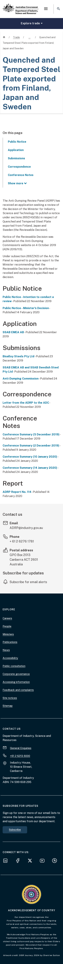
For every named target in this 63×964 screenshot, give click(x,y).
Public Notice (17, 141)
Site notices (10, 697)
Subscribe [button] (15, 829)
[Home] (21, 6)
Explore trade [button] (30, 23)
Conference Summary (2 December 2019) (31, 445)
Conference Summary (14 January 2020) (30, 467)
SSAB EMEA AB (13, 332)
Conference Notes (20, 175)
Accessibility (10, 657)
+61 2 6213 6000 (20, 755)
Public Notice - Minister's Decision (26, 308)
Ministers (8, 634)
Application (16, 150)
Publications (10, 642)
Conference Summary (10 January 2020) (30, 456)
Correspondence (19, 166)
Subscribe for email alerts (28, 582)
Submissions (16, 158)
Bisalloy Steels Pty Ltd (18, 356)
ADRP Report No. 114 (17, 492)
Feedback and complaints (18, 689)
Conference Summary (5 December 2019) (31, 434)
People (7, 626)
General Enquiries (20, 747)
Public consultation (14, 665)
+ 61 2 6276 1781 (22, 541)
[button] (45, 9)
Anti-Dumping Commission (20, 378)
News (6, 650)
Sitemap (8, 705)
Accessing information (16, 681)
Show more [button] (15, 183)
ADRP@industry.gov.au (26, 528)
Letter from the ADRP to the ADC (26, 402)
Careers (7, 618)
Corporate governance (16, 673)
